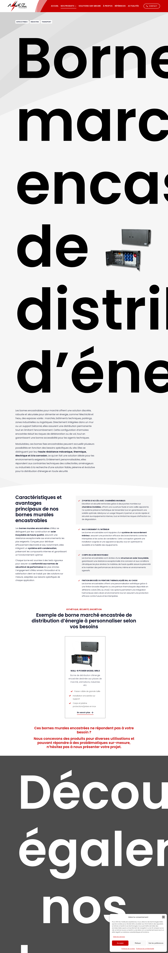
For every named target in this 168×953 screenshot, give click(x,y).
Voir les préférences (155, 943)
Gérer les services (119, 937)
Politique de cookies (128, 949)
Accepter (120, 943)
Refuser (138, 943)
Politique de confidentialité (145, 949)
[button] (163, 917)
